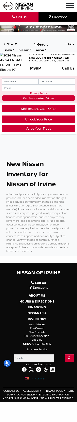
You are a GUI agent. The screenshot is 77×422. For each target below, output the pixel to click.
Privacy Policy (38, 93)
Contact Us (11, 390)
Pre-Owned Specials (36, 336)
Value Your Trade (38, 128)
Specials (37, 339)
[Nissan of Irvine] (18, 6)
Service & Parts (37, 344)
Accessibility (32, 390)
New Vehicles (37, 324)
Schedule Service (37, 349)
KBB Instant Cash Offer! (38, 108)
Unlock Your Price (38, 119)
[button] (7, 363)
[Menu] (70, 6)
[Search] (69, 358)
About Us (37, 295)
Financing (37, 307)
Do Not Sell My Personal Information (42, 394)
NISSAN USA (37, 313)
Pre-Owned (37, 328)
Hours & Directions (37, 301)
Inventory (37, 319)
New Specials (37, 332)
